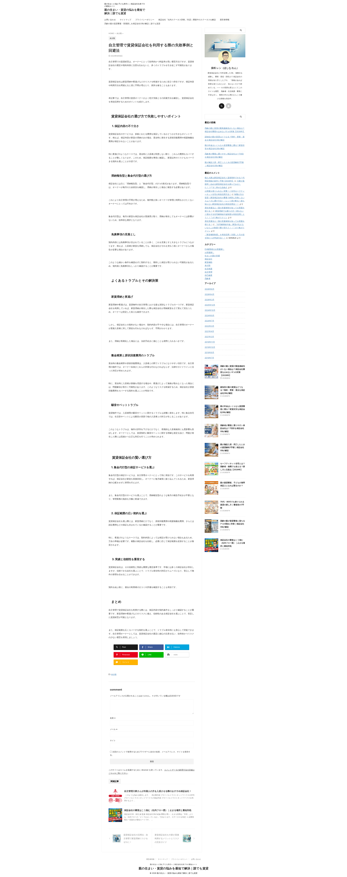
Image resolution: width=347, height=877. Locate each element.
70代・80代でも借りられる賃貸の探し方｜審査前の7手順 (232, 505)
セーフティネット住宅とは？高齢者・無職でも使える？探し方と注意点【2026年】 (232, 466)
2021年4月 (209, 331)
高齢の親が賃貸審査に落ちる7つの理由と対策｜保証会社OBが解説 (232, 524)
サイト (113, 740)
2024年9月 (209, 315)
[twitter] (221, 106)
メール (113, 729)
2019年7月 (209, 358)
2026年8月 (209, 289)
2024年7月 (209, 321)
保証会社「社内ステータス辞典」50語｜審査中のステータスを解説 (187, 19)
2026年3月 (209, 299)
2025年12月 (210, 305)
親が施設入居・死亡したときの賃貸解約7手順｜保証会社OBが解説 (224, 164)
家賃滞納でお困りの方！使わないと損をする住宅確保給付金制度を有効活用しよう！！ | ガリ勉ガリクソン (225, 214)
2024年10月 (210, 310)
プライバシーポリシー (144, 19)
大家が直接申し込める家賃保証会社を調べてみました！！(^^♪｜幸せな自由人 (225, 184)
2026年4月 (209, 294)
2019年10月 (210, 347)
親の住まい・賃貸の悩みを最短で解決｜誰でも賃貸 (173, 868)
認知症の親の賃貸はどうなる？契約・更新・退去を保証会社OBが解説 (225, 138)
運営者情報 (224, 19)
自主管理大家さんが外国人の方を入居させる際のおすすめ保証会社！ (157, 791)
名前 (112, 718)
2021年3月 (209, 336)
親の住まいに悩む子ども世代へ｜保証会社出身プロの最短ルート (173, 864)
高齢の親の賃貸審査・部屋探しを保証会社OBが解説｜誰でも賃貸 (132, 23)
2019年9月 (209, 352)
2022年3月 (209, 326)
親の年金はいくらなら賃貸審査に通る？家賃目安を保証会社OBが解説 (225, 147)
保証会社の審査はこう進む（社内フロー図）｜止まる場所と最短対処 (157, 810)
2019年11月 (210, 342)
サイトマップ (125, 19)
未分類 (113, 674)
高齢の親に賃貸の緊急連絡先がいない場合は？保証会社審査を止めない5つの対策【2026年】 (225, 130)
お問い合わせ (110, 19)
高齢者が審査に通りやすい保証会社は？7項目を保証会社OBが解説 (224, 155)
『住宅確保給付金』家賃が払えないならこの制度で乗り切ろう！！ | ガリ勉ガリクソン (224, 227)
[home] (228, 106)
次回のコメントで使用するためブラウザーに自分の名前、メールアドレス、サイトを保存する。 (150, 753)
